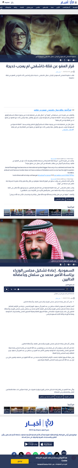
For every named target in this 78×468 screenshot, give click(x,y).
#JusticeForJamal (44, 175)
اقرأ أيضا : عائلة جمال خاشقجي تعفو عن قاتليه (52, 110)
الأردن (58, 7)
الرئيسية (75, 7)
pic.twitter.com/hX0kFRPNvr (64, 175)
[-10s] (67, 289)
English (7, 2)
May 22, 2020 (53, 158)
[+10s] (71, 289)
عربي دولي (58, 71)
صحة (52, 7)
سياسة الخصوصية (42, 464)
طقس (38, 7)
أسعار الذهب (66, 7)
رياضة (15, 7)
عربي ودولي (30, 7)
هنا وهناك (8, 7)
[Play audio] (7, 289)
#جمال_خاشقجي (67, 129)
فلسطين (45, 7)
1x (11, 289)
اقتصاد (22, 7)
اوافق (19, 461)
